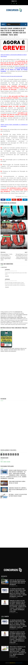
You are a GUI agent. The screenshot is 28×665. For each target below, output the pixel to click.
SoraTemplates (12, 662)
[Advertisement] (11, 374)
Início (3, 24)
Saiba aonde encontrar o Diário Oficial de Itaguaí (17, 482)
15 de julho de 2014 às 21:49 (11, 270)
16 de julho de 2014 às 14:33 (11, 280)
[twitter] (14, 3)
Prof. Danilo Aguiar (5, 461)
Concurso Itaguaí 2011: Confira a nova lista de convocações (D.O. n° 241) (18, 489)
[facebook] (11, 3)
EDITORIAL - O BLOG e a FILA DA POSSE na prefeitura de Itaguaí (18, 495)
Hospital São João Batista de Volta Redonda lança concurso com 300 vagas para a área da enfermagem (18, 582)
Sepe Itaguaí (24, 196)
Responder (7, 276)
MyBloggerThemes (19, 662)
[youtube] (16, 3)
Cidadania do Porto (6, 207)
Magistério (17, 37)
